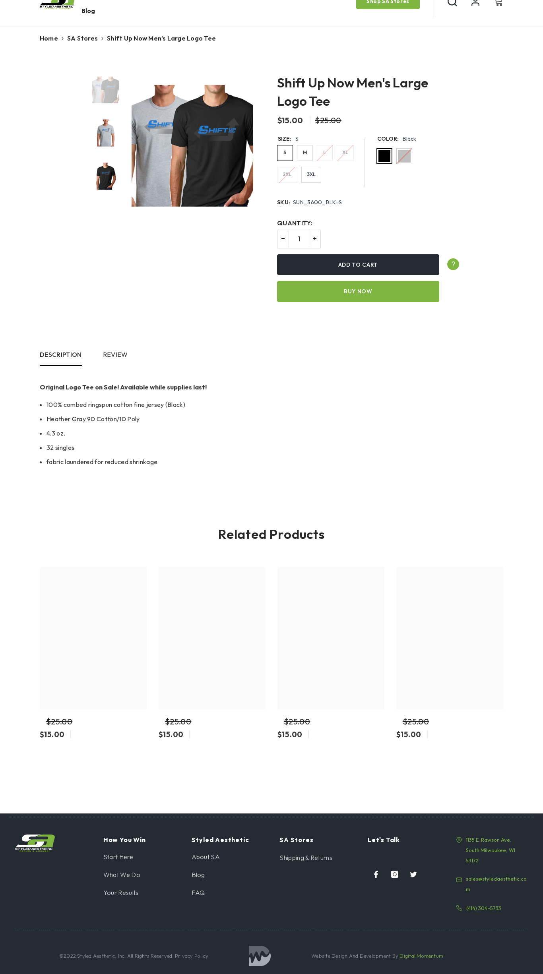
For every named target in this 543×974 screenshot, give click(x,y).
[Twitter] (413, 874)
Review (115, 354)
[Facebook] (376, 874)
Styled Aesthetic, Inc (100, 956)
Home (49, 38)
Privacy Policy (191, 956)
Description (61, 354)
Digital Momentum (421, 956)
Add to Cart (358, 264)
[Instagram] (394, 874)
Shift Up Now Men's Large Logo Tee (352, 91)
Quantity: (294, 223)
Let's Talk (384, 840)
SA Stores (82, 38)
